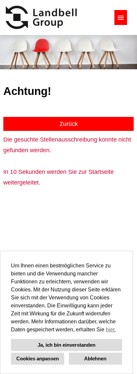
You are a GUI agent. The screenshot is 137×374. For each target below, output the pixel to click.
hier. (111, 329)
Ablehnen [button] (95, 358)
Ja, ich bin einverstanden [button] (66, 345)
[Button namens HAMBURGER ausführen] (120, 17)
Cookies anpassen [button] (37, 358)
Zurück (69, 124)
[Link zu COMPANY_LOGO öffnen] (41, 17)
